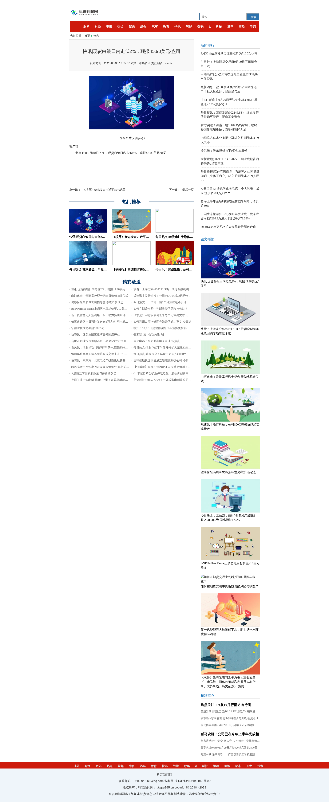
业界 (86, 26)
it (210, 26)
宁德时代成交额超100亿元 (87, 328)
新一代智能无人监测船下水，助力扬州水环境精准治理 (105, 315)
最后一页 (181, 189)
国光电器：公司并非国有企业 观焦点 (156, 341)
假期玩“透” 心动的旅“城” (149, 334)
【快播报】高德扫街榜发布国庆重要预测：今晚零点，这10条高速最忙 (177, 366)
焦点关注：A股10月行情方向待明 (226, 705)
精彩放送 (131, 281)
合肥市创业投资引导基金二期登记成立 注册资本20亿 (104, 341)
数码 (200, 26)
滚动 (230, 26)
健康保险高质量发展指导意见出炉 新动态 (97, 302)
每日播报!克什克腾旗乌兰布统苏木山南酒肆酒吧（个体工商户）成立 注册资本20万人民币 (230, 176)
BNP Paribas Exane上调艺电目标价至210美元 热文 (102, 308)
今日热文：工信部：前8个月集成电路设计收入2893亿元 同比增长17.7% (178, 302)
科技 (219, 26)
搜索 (253, 17)
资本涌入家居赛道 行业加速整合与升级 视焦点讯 (229, 718)
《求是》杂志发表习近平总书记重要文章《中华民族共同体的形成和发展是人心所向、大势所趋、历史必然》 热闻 (228, 682)
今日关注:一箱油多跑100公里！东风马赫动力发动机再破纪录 (109, 379)
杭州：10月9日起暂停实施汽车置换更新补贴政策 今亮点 (168, 328)
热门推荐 (131, 201)
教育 (166, 26)
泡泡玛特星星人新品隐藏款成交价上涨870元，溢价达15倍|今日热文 (114, 354)
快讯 (178, 26)
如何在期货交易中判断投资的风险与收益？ (160, 308)
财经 (98, 26)
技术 (260, 766)
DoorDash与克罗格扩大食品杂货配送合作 (228, 226)
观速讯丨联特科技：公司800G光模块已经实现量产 (165, 295)
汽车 (155, 26)
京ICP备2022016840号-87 (193, 781)
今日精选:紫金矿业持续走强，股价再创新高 (160, 373)
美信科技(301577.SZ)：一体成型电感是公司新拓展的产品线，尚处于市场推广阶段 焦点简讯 (191, 379)
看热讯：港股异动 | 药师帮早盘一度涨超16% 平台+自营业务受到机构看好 (117, 347)
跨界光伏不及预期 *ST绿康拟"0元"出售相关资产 (101, 366)
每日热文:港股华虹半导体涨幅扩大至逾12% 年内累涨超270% (171, 347)
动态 (253, 26)
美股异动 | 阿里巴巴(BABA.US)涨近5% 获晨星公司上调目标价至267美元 (243, 711)
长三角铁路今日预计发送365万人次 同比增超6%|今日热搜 (107, 321)
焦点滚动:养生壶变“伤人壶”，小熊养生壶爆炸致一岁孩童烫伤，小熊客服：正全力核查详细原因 (257, 740)
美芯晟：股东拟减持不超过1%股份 (224, 150)
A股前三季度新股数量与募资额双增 (93, 373)
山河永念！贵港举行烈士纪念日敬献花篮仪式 (99, 295)
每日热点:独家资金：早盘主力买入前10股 (97, 269)
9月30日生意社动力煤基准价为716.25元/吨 (229, 53)
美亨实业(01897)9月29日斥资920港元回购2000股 (229, 747)
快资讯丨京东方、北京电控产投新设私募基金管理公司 (105, 360)
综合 (143, 26)
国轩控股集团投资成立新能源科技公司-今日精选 (163, 360)
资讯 (109, 26)
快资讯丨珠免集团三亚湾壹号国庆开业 (95, 334)
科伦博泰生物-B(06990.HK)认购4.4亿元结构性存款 (230, 725)
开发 (249, 766)
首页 (87, 35)
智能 (189, 26)
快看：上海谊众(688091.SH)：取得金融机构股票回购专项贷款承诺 (175, 289)
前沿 (242, 26)
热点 (120, 26)
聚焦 (132, 26)
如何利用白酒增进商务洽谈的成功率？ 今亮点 (162, 321)
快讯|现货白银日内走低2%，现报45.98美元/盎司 (101, 236)
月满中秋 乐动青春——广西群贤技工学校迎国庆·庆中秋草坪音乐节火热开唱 (245, 754)
